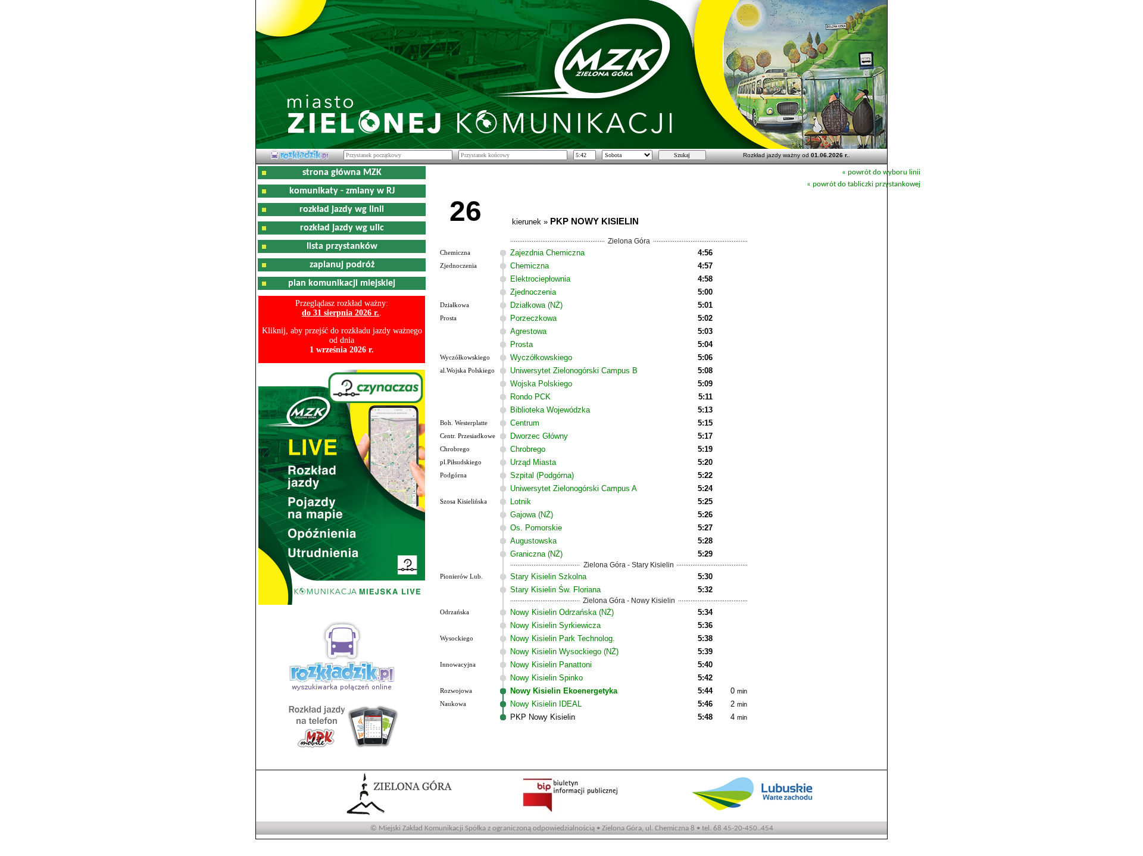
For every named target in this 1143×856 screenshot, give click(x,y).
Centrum (524, 422)
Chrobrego (527, 449)
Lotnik (520, 501)
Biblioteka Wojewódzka (550, 409)
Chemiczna (529, 265)
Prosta (521, 344)
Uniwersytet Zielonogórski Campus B (574, 370)
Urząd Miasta (533, 462)
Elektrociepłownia (540, 278)
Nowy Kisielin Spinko (546, 677)
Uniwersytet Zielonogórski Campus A (573, 488)
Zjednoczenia (533, 292)
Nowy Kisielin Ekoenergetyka (563, 690)
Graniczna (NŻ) (536, 553)
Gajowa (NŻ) (531, 514)
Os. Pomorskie (536, 527)
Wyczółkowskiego (541, 357)
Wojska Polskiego (541, 383)
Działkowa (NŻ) (536, 305)
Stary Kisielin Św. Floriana (555, 589)
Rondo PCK (530, 396)
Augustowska (533, 540)
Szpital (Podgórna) (542, 475)
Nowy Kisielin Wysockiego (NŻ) (564, 651)
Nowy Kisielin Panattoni (551, 664)
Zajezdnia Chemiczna (547, 252)
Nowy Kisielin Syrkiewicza (555, 625)
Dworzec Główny (539, 436)
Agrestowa (528, 331)
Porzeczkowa (533, 318)
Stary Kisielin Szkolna (548, 576)
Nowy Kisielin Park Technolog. (562, 638)
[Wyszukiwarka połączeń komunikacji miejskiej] (299, 158)
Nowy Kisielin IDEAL (546, 703)
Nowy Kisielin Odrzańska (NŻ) (562, 612)
